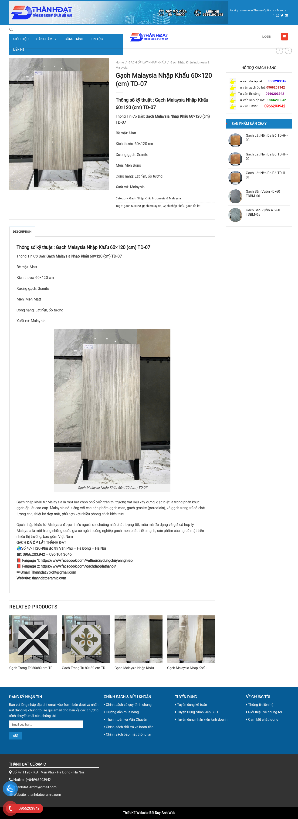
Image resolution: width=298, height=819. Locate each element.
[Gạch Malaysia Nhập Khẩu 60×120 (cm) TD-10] (191, 639)
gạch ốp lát (193, 206)
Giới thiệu (21, 39)
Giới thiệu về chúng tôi (264, 712)
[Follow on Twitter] (282, 15)
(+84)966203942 (38, 780)
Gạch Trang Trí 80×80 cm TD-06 (31, 668)
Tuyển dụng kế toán (191, 705)
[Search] (11, 29)
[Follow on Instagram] (277, 15)
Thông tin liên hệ (260, 705)
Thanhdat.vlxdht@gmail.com (35, 787)
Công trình (74, 39)
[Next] (214, 647)
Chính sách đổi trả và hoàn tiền (129, 727)
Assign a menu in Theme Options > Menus (258, 10)
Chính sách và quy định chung (128, 705)
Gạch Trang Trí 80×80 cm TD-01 (84, 668)
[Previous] (9, 647)
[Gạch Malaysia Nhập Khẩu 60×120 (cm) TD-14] (139, 639)
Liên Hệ (18, 49)
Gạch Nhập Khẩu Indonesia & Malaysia (155, 198)
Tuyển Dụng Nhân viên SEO (197, 712)
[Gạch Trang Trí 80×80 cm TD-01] (86, 639)
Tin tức (97, 39)
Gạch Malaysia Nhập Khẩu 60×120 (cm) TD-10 (187, 668)
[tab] (22, 231)
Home (120, 62)
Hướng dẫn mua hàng (122, 712)
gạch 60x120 (132, 206)
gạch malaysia (151, 206)
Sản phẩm (44, 39)
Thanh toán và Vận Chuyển (126, 719)
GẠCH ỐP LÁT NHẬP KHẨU (147, 62)
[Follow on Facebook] (273, 15)
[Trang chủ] (118, 12)
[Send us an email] (286, 15)
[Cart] (284, 37)
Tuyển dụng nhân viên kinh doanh (201, 719)
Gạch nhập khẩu (173, 206)
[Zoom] (15, 184)
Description (22, 231)
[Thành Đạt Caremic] (149, 36)
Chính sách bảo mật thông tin (128, 734)
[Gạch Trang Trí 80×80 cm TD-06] (33, 639)
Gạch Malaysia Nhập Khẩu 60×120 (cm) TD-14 (134, 668)
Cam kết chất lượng (262, 719)
